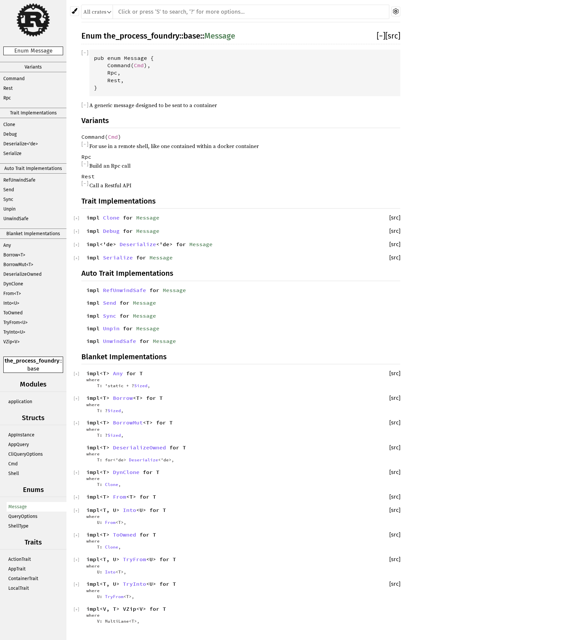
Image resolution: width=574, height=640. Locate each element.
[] (381, 36)
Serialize (12, 153)
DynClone (13, 284)
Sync (8, 199)
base (33, 368)
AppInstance (21, 435)
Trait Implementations (33, 113)
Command (14, 78)
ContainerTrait (23, 578)
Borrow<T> (14, 255)
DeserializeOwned (22, 274)
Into (129, 510)
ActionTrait (19, 559)
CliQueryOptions (25, 454)
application (20, 401)
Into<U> (11, 303)
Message (17, 507)
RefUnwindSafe (19, 180)
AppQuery (18, 444)
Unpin (9, 209)
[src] (392, 36)
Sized (140, 385)
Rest (8, 88)
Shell (13, 473)
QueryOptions (23, 516)
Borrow (123, 398)
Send (8, 190)
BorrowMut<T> (18, 264)
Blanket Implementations (33, 234)
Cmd (13, 464)
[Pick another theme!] (74, 11)
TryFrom (134, 559)
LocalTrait (18, 588)
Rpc (7, 98)
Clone (9, 124)
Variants (33, 67)
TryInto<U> (14, 332)
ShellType (18, 526)
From (119, 496)
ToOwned (13, 313)
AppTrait (17, 569)
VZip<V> (11, 342)
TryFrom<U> (15, 322)
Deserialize (138, 244)
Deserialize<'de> (20, 144)
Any (7, 245)
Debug (10, 134)
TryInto (134, 583)
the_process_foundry (32, 360)
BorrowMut (128, 422)
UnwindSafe (16, 219)
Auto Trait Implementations (33, 168)
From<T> (12, 293)
